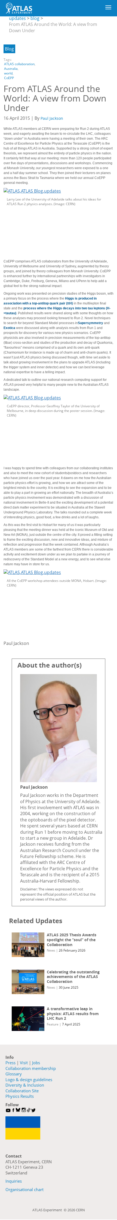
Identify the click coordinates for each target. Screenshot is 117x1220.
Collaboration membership (30, 1068)
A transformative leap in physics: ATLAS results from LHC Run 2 (73, 1013)
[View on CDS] (58, 191)
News (51, 950)
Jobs (36, 1062)
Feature (53, 1024)
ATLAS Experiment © (49, 1209)
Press (10, 1062)
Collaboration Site (22, 1090)
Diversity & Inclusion (24, 1085)
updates (17, 18)
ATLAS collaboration (19, 64)
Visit (24, 1062)
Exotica (9, 328)
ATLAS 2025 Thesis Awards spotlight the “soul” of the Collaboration (71, 939)
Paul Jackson (52, 118)
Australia (11, 68)
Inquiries (13, 1181)
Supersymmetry (90, 323)
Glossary (13, 1074)
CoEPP (9, 78)
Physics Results (19, 1096)
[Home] (19, 8)
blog (34, 18)
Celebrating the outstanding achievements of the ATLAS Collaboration (73, 976)
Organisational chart (24, 1189)
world (8, 73)
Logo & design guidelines (28, 1079)
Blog (9, 49)
